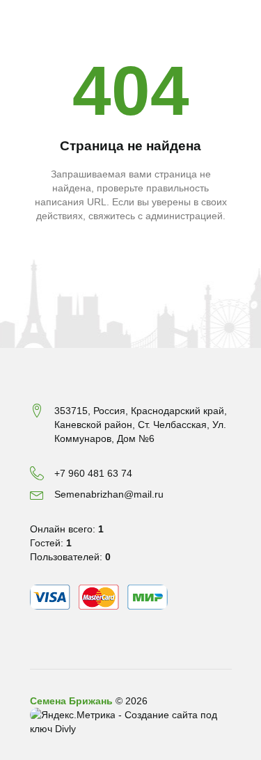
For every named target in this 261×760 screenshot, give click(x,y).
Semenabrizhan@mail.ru (109, 494)
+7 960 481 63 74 (93, 473)
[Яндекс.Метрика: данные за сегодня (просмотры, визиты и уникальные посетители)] (73, 715)
